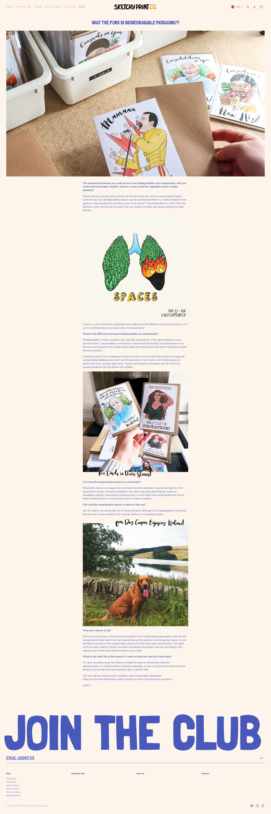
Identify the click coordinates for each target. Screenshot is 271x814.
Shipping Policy (13, 795)
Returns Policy (12, 785)
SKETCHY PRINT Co (21, 806)
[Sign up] (261, 758)
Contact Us (11, 782)
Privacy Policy (12, 788)
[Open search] (247, 6)
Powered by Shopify (39, 806)
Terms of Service (13, 792)
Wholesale (11, 778)
